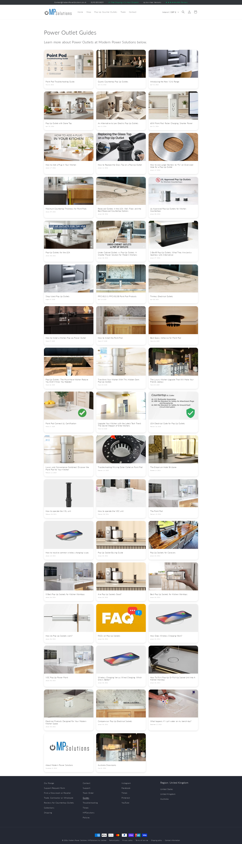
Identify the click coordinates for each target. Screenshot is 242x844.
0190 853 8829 (97, 2)
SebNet (103, 840)
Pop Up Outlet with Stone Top (59, 123)
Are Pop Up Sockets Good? (110, 594)
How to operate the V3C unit (110, 511)
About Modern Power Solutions (59, 765)
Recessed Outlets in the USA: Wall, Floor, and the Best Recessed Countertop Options (119, 210)
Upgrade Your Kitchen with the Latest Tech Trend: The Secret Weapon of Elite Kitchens (119, 424)
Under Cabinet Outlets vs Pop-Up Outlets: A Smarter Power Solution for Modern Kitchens (117, 254)
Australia (164, 799)
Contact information (172, 840)
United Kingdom (167, 794)
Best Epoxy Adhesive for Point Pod (165, 338)
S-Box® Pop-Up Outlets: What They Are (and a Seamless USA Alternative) (170, 254)
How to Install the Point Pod (110, 338)
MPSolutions (89, 812)
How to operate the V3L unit (58, 511)
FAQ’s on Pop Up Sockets (109, 636)
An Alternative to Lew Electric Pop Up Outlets (118, 123)
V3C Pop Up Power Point (57, 678)
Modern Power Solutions (77, 840)
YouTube (125, 803)
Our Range (49, 783)
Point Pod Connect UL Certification (61, 423)
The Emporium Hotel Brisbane (163, 467)
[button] (183, 12)
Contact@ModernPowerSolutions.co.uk (70, 2)
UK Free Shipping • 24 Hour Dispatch (123, 2)
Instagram (126, 783)
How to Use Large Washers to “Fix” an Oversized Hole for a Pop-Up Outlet (171, 166)
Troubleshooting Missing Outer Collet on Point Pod (120, 467)
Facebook (126, 788)
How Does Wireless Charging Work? (166, 636)
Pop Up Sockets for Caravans (163, 553)
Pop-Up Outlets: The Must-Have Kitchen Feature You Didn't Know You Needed (67, 381)
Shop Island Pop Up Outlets (58, 296)
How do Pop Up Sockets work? (59, 636)
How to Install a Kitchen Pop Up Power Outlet (66, 338)
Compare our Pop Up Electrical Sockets (115, 721)
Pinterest (126, 798)
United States (166, 789)
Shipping (48, 812)
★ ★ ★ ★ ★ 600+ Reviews (177, 2)
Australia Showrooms (107, 765)
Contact (86, 783)
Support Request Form (54, 788)
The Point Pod (156, 511)
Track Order (88, 793)
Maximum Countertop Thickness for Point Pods (66, 209)
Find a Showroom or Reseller (57, 793)
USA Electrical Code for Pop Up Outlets (167, 423)
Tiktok (86, 808)
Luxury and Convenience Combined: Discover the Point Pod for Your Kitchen (67, 468)
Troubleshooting (90, 803)
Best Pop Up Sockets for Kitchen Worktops (169, 594)
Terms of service (142, 840)
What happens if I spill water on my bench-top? (171, 721)
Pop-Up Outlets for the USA (58, 253)
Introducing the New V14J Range (164, 82)
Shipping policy (156, 840)
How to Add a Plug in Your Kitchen (61, 165)
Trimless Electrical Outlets (161, 296)
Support (86, 788)
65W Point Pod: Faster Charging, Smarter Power (171, 123)
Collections (49, 808)
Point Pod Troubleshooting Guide (60, 82)
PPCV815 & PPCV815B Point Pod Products (117, 296)
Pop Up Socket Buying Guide (110, 553)
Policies (86, 817)
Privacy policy (127, 840)
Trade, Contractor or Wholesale (58, 798)
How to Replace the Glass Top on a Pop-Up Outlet (120, 165)
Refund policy (114, 840)
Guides (86, 798)
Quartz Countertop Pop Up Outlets (113, 82)
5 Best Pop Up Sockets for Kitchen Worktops (65, 594)
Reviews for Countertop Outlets (59, 803)
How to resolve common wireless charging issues (67, 553)
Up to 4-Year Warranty (152, 2)
